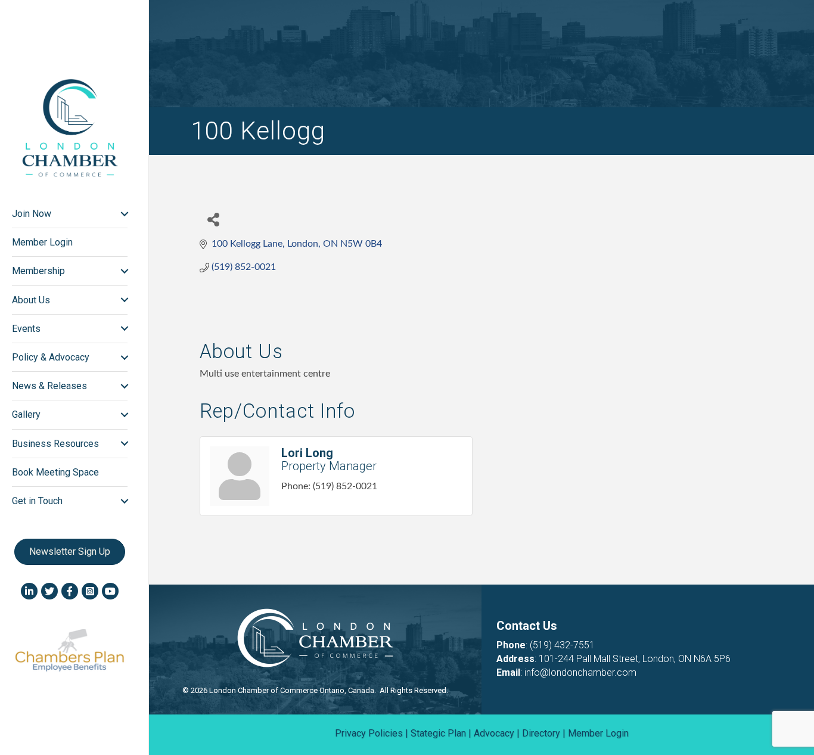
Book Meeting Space (55, 472)
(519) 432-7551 (562, 645)
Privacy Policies (369, 733)
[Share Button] (213, 219)
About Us (31, 300)
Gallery (26, 414)
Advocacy (494, 733)
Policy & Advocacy (50, 357)
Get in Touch (37, 501)
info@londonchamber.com (580, 672)
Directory (541, 733)
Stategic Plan (438, 733)
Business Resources (55, 443)
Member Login (42, 242)
